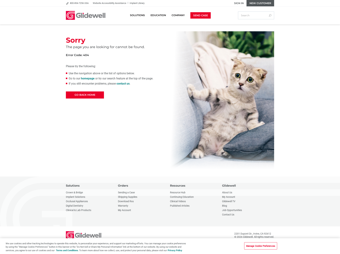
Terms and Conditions (67, 250)
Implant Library (137, 3)
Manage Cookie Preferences (260, 245)
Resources (177, 185)
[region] (170, 246)
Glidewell (229, 185)
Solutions (73, 185)
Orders (123, 185)
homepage (88, 78)
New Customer (260, 3)
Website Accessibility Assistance (109, 3)
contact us (123, 83)
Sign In (239, 3)
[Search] (270, 15)
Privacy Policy (175, 250)
